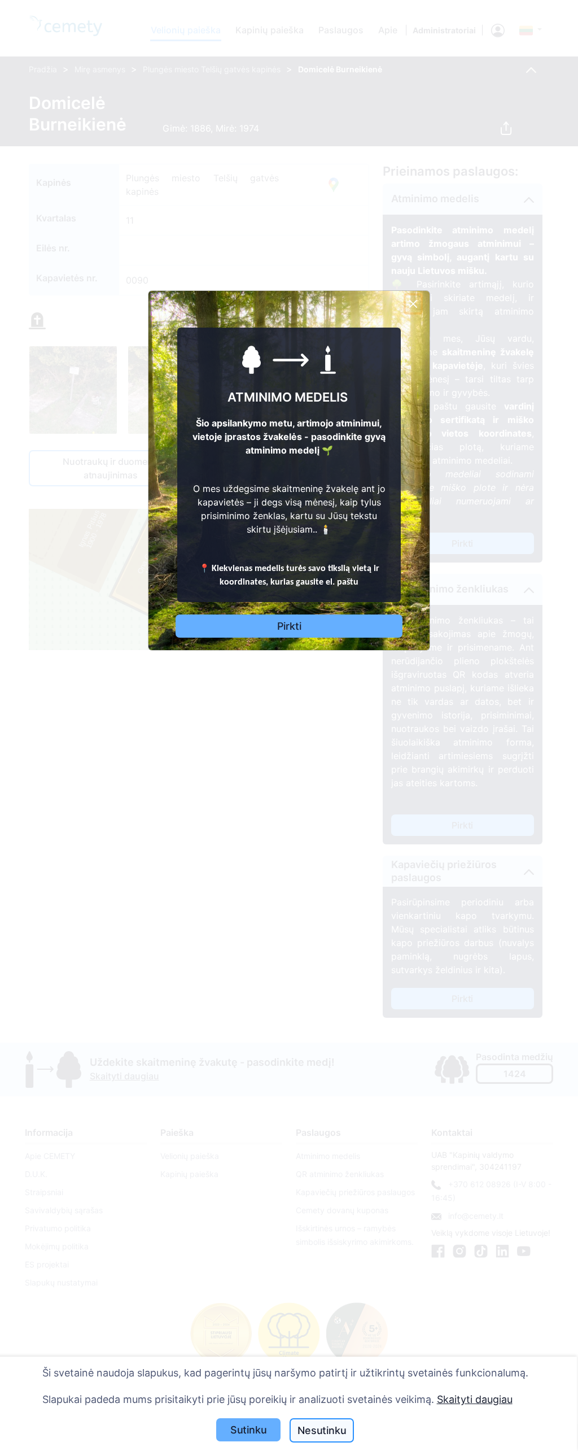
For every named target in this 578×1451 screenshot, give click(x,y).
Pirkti (289, 626)
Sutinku (248, 1430)
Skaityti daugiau (475, 1399)
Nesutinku (321, 1430)
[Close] (413, 303)
